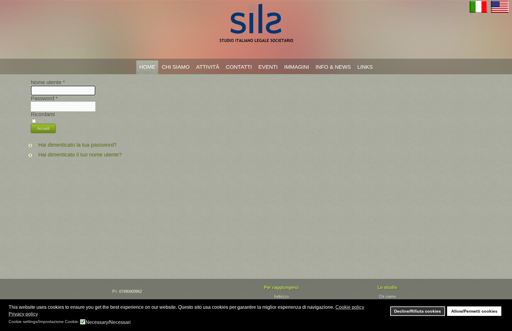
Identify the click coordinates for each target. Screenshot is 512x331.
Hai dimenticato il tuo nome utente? (80, 155)
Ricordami (43, 114)
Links (365, 67)
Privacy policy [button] (23, 313)
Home (147, 67)
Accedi (43, 128)
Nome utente (48, 82)
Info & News (333, 67)
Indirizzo (281, 296)
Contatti (239, 67)
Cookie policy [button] (349, 307)
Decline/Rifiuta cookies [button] (417, 311)
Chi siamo (387, 296)
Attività (207, 67)
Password (44, 98)
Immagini (296, 67)
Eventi (268, 67)
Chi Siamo (176, 67)
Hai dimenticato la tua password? (77, 145)
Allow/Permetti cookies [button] (474, 311)
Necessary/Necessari (108, 322)
